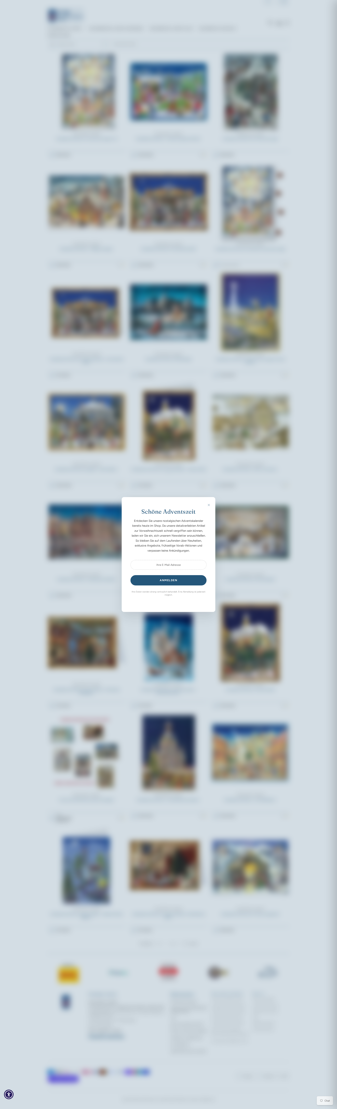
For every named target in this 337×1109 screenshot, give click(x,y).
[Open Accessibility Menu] (9, 1094)
